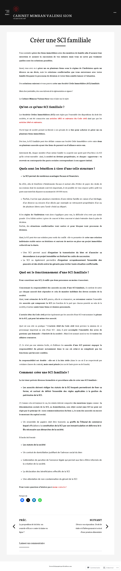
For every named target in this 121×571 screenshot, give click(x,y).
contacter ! (62, 486)
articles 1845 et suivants (30, 122)
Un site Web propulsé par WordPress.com (60, 566)
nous (55, 486)
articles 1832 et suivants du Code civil (68, 118)
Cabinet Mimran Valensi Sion (42, 15)
